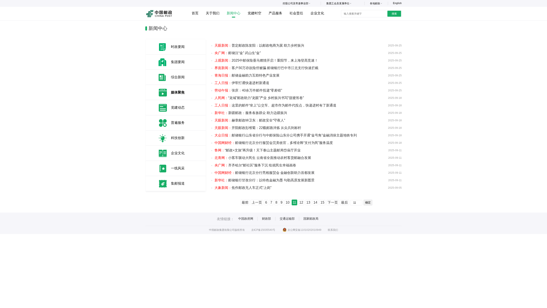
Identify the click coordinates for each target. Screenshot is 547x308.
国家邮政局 (310, 218)
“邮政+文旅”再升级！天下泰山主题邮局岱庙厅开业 (258, 150)
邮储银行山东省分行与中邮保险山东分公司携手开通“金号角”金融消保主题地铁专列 (286, 135)
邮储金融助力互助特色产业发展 (247, 75)
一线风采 (178, 168)
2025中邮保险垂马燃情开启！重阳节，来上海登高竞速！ (266, 60)
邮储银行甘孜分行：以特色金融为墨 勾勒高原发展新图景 (265, 180)
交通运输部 (287, 218)
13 (308, 202)
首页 (195, 13)
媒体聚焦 (178, 92)
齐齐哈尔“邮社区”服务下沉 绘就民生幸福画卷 (255, 165)
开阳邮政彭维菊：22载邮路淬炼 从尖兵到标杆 (258, 128)
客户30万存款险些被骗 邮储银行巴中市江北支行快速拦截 (266, 68)
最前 (245, 202)
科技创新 (178, 138)
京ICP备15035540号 (263, 229)
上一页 (257, 202)
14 (315, 202)
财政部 (266, 218)
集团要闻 (178, 62)
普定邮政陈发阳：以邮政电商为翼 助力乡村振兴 (259, 45)
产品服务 (275, 13)
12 (301, 202)
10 (288, 202)
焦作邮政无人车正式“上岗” (243, 188)
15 (322, 202)
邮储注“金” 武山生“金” (238, 53)
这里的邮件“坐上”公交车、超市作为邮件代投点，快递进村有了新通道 (275, 105)
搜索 (394, 13)
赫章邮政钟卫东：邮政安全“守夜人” (250, 120)
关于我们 (212, 13)
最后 (344, 202)
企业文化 (317, 13)
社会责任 (296, 13)
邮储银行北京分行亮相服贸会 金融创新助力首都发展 (265, 173)
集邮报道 (178, 183)
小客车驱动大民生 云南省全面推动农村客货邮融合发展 (263, 158)
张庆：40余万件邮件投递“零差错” (248, 90)
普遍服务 (178, 122)
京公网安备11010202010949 (304, 229)
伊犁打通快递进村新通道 (242, 83)
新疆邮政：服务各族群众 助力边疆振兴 (251, 113)
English (397, 3)
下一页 (333, 202)
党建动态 (178, 107)
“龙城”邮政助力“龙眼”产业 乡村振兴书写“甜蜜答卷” (259, 98)
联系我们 (333, 229)
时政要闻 (178, 47)
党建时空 (254, 13)
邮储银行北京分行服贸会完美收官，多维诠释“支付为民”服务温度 (274, 143)
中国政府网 (245, 218)
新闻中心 (233, 13)
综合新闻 (178, 77)
